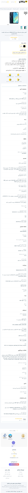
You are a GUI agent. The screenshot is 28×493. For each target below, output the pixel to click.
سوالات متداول (20, 476)
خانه (26, 9)
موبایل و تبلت (22, 9)
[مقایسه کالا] (25, 13)
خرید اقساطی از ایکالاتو (7, 476)
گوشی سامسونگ (15, 9)
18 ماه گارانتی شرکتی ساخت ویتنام (19, 52)
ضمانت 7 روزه (7, 472)
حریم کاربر (7, 478)
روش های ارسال (7, 474)
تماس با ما (20, 474)
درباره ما (20, 472)
